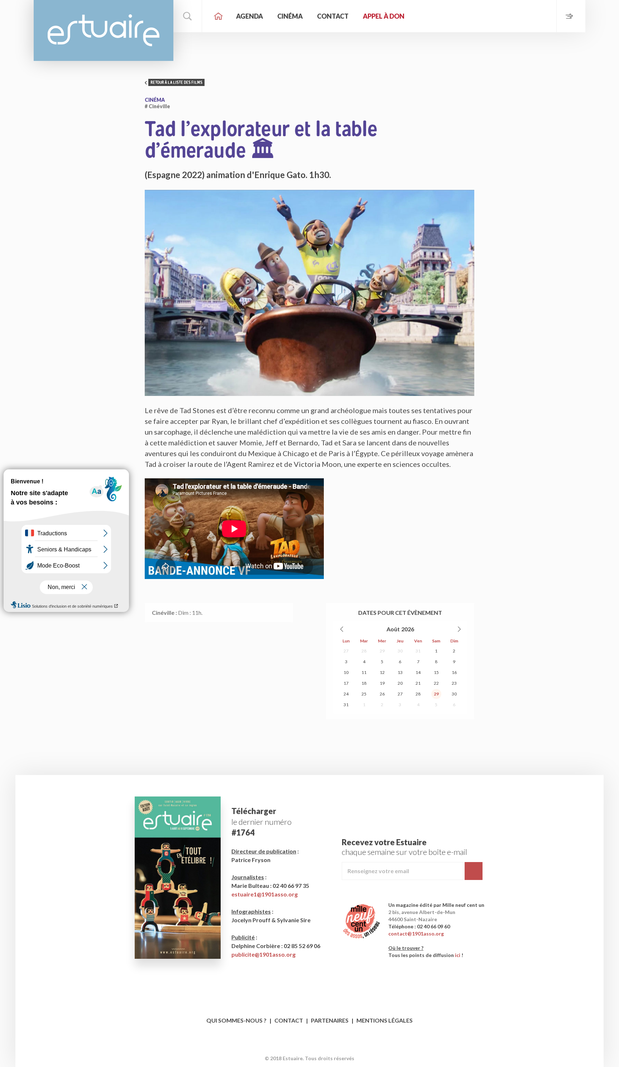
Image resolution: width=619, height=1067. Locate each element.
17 (346, 683)
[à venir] (570, 16)
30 (400, 651)
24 (346, 694)
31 (418, 651)
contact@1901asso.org (416, 933)
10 (346, 672)
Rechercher (187, 16)
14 (418, 672)
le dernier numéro (261, 821)
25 (363, 694)
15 (436, 672)
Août (393, 629)
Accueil (218, 16)
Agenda (249, 16)
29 (382, 651)
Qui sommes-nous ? (236, 1020)
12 (382, 672)
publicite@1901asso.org (263, 954)
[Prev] (342, 629)
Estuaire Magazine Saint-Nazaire (103, 30)
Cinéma (290, 16)
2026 (407, 629)
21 (418, 683)
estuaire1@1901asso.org (264, 894)
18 (363, 683)
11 (363, 672)
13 (400, 672)
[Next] (459, 629)
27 (346, 651)
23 (454, 683)
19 (382, 683)
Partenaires (330, 1020)
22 (436, 683)
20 (400, 683)
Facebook (302, 1047)
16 (454, 672)
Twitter (316, 1047)
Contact (333, 16)
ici (457, 955)
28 (363, 651)
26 (382, 694)
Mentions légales (384, 1020)
